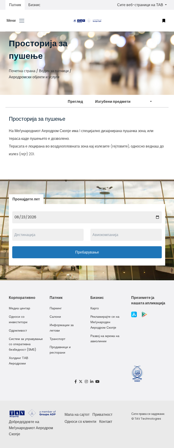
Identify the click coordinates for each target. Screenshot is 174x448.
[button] (164, 21)
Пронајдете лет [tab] (26, 199)
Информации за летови (62, 328)
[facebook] (75, 382)
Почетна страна (22, 71)
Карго (94, 308)
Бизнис (34, 4)
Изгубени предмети (112, 101)
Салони (55, 316)
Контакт (105, 421)
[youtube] (97, 382)
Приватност (102, 414)
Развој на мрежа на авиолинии (104, 339)
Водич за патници (54, 71)
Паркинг (56, 308)
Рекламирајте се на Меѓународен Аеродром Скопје (104, 322)
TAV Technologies (148, 419)
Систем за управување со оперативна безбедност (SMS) (26, 344)
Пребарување (87, 252)
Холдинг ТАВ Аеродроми (18, 361)
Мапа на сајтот (77, 414)
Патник (15, 4)
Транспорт (57, 339)
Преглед (75, 101)
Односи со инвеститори (18, 319)
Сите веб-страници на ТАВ (140, 4)
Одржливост (18, 330)
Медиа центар (19, 308)
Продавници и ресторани (60, 350)
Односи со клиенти (80, 421)
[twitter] (81, 382)
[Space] (87, 20)
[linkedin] (91, 382)
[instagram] (86, 382)
